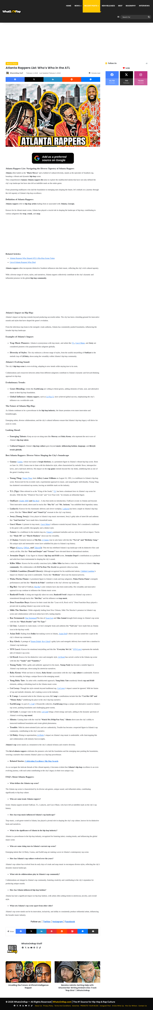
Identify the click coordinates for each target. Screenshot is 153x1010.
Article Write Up (118, 1006)
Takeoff (37, 547)
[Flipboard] (72, 931)
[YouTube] (31, 947)
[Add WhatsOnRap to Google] (53, 163)
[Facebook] (15, 79)
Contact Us (142, 1006)
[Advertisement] (76, 41)
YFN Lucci (77, 649)
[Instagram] (37, 947)
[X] (34, 79)
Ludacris (66, 509)
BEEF (120, 6)
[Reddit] (71, 79)
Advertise (75, 1006)
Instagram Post (105, 1006)
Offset (26, 547)
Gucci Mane (80, 343)
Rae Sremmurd (31, 618)
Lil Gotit (45, 712)
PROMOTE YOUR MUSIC (89, 1006)
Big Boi (36, 501)
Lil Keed (61, 657)
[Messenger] (90, 79)
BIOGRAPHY (131, 6)
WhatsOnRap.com (62, 1002)
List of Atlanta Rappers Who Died (23, 262)
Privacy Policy (48, 1006)
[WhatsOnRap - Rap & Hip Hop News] (12, 11)
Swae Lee (49, 618)
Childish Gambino (87, 571)
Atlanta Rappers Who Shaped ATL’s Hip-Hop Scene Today (32, 258)
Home (68, 6)
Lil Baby (40, 735)
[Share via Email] (93, 931)
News (77, 6)
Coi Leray (61, 688)
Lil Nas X (50, 397)
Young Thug (27, 478)
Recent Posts (90, 6)
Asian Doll (63, 634)
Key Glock (46, 641)
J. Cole (32, 704)
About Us (38, 1006)
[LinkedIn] (53, 79)
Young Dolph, (36, 641)
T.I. (73, 343)
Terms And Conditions (62, 1006)
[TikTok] (39, 947)
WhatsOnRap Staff (16, 73)
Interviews (144, 6)
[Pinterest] (51, 931)
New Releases (108, 6)
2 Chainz (45, 540)
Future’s (49, 532)
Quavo (19, 547)
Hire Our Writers (131, 1006)
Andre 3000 (24, 501)
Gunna (19, 462)
